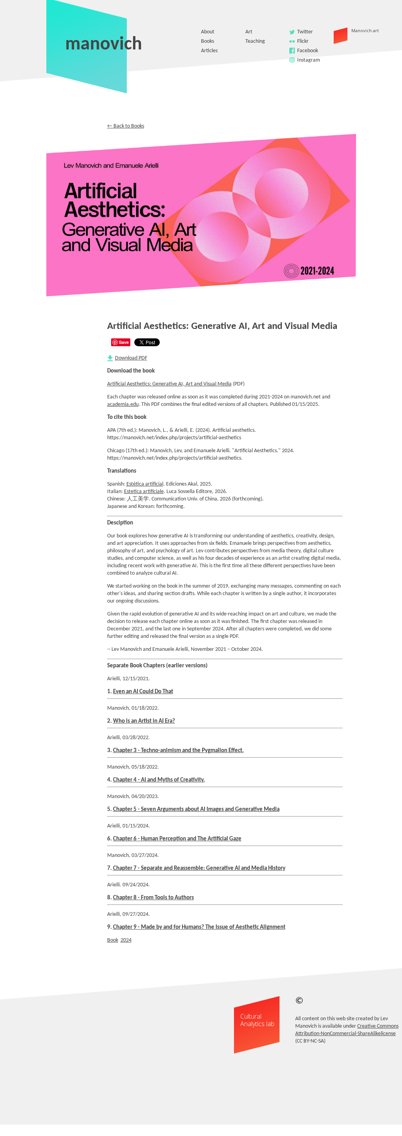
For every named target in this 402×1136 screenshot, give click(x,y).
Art (248, 32)
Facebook (307, 51)
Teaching (255, 41)
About (207, 32)
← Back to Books (125, 126)
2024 (126, 940)
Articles (209, 51)
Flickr (303, 41)
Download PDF (131, 358)
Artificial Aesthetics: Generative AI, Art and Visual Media (169, 384)
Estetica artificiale (144, 492)
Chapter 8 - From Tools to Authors (153, 898)
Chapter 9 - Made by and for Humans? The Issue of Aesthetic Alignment (199, 927)
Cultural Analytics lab (257, 1020)
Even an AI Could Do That (143, 692)
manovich (103, 44)
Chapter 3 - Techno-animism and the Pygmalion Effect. (178, 751)
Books (207, 41)
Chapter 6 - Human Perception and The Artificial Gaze (177, 839)
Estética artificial (144, 484)
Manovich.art (352, 30)
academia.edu (123, 404)
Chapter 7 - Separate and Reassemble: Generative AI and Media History (199, 868)
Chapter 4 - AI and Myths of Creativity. (159, 780)
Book (112, 940)
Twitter (305, 32)
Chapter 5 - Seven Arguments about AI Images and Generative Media (196, 810)
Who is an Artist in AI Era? (144, 721)
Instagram (308, 60)
